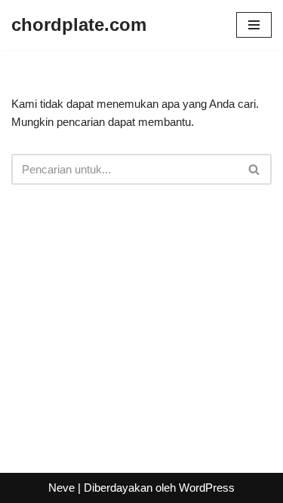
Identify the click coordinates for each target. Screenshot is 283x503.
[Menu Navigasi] (254, 25)
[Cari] (255, 169)
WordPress (207, 487)
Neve (61, 487)
